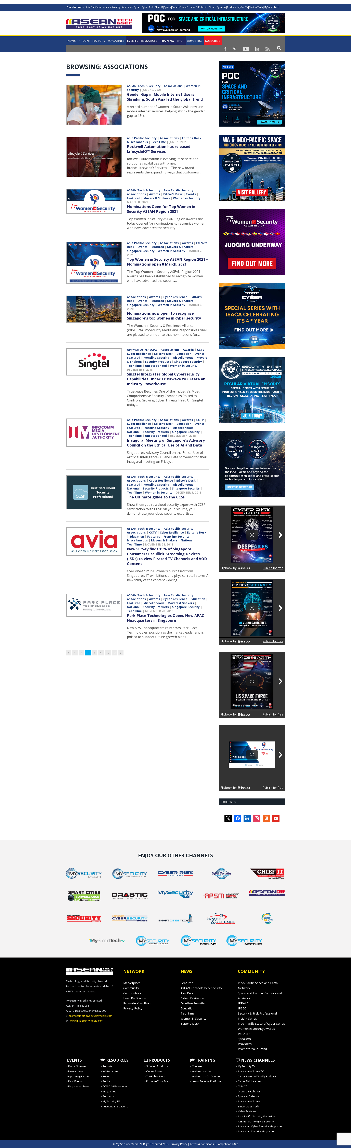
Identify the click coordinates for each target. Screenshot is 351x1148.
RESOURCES (117, 1060)
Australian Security (109, 7)
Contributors (93, 41)
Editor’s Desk (190, 1023)
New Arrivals (76, 1071)
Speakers (244, 1039)
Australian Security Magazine (256, 1131)
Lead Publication (134, 998)
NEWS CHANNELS (257, 1060)
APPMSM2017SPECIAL (142, 350)
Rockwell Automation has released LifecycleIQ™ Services (158, 149)
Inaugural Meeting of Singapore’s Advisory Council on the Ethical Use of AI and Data (166, 443)
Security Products (158, 362)
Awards (154, 194)
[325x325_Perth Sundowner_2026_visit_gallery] (252, 199)
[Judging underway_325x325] (252, 274)
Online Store (154, 1071)
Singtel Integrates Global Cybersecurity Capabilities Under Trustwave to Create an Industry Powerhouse (166, 379)
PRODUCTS (159, 1060)
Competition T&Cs (227, 1144)
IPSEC (242, 1008)
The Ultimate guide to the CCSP (156, 497)
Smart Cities (179, 7)
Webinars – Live (201, 1071)
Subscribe (212, 41)
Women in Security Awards (256, 1028)
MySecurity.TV (111, 1101)
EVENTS (74, 1060)
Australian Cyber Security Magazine (260, 1126)
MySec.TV (242, 7)
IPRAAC (243, 1003)
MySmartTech (271, 7)
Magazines (116, 41)
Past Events (75, 1081)
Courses (197, 1066)
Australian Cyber (131, 7)
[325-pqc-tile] (252, 125)
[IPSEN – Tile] (224, 496)
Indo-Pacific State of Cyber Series (261, 1023)
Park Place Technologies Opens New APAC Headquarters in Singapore (165, 618)
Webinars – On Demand (206, 1076)
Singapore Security (141, 251)
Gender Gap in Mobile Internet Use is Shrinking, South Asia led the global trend (165, 97)
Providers (245, 1044)
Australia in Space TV (115, 1106)
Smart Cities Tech (248, 1106)
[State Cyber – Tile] (252, 348)
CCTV (201, 350)
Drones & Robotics (197, 7)
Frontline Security (156, 357)
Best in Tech (256, 7)
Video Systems (217, 7)
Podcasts (108, 1096)
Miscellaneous (137, 142)
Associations (173, 86)
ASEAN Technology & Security (201, 988)
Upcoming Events (78, 1076)
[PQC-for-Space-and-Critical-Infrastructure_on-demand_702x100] (213, 32)
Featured (133, 198)
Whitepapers (111, 1071)
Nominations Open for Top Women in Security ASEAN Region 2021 (161, 209)
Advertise (194, 41)
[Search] (279, 48)
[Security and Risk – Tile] (252, 422)
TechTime (158, 142)
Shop (180, 41)
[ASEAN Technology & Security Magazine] (99, 24)
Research (108, 1076)
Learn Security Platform (206, 1081)
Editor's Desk (191, 138)
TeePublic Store (156, 1076)
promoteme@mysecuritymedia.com (90, 1016)
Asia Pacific (92, 7)
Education (184, 354)
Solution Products (157, 1066)
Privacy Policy (132, 1008)
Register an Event (79, 1086)
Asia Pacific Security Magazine (256, 1116)
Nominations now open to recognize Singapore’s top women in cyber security (164, 316)
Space (167, 7)
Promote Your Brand (137, 1003)
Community (131, 988)
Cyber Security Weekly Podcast (257, 1076)
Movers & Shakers (156, 198)
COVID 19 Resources (115, 1086)
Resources (149, 41)
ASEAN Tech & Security (143, 86)
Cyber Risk (148, 7)
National (133, 432)
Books (106, 1081)
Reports (107, 1066)
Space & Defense (248, 1096)
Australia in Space (249, 1101)
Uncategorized (156, 366)
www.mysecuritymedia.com (86, 1020)
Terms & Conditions (202, 1144)
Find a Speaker (77, 1066)
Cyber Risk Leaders (250, 1081)
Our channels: (75, 7)
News (71, 41)
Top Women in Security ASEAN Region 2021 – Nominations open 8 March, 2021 (167, 262)
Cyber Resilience (175, 297)
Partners (244, 1034)
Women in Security (186, 198)
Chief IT (159, 7)
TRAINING (167, 41)
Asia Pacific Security (142, 138)
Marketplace (132, 983)
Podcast (231, 7)
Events (132, 41)
